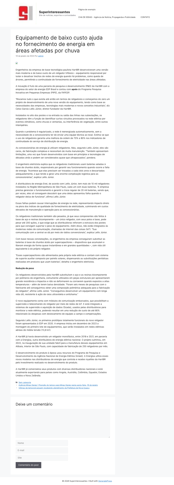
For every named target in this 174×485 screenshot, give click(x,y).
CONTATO (145, 17)
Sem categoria (25, 382)
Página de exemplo (87, 9)
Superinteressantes (54, 12)
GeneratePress (105, 481)
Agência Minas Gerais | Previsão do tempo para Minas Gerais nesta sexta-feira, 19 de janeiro (58, 385)
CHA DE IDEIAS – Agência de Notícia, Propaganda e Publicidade (107, 17)
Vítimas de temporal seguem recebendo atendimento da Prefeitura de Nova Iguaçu (54, 388)
